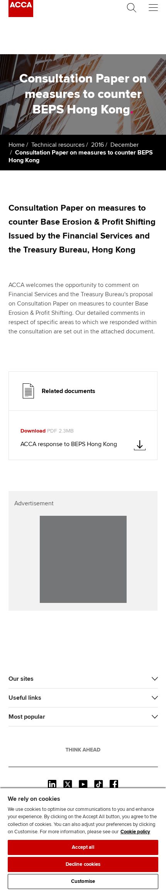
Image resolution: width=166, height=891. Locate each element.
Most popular (26, 717)
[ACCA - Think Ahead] (20, 15)
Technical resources (58, 145)
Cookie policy (135, 832)
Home (16, 145)
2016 (97, 145)
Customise (83, 881)
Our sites (21, 679)
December (124, 145)
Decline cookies (83, 864)
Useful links (24, 698)
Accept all (83, 847)
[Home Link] (83, 750)
